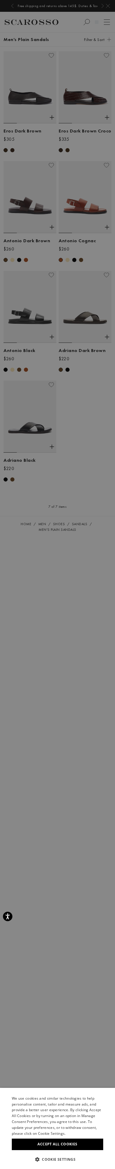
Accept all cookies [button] (57, 1144)
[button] (57, 1159)
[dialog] (57, 584)
